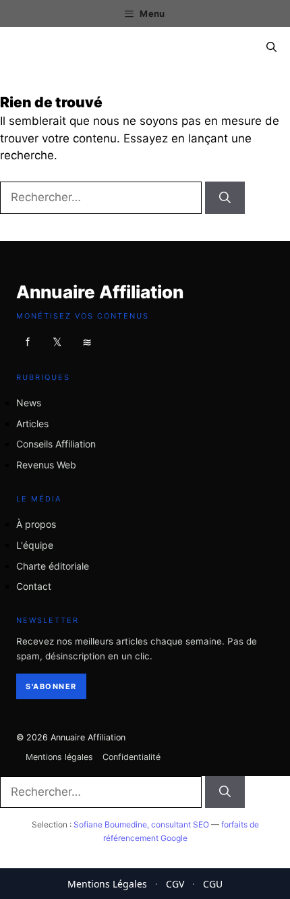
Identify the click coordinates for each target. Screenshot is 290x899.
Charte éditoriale (52, 566)
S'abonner (51, 686)
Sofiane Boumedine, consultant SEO (141, 824)
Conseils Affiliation (56, 444)
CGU (213, 883)
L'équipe (34, 545)
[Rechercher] (225, 198)
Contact (33, 586)
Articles (32, 423)
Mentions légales (59, 757)
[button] (271, 47)
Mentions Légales (107, 883)
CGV (175, 883)
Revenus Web (46, 464)
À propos (36, 524)
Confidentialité (132, 757)
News (28, 402)
